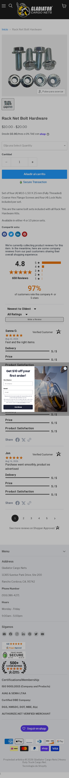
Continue (18, 407)
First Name (7, 380)
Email (6, 388)
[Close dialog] (65, 368)
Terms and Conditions (21, 402)
